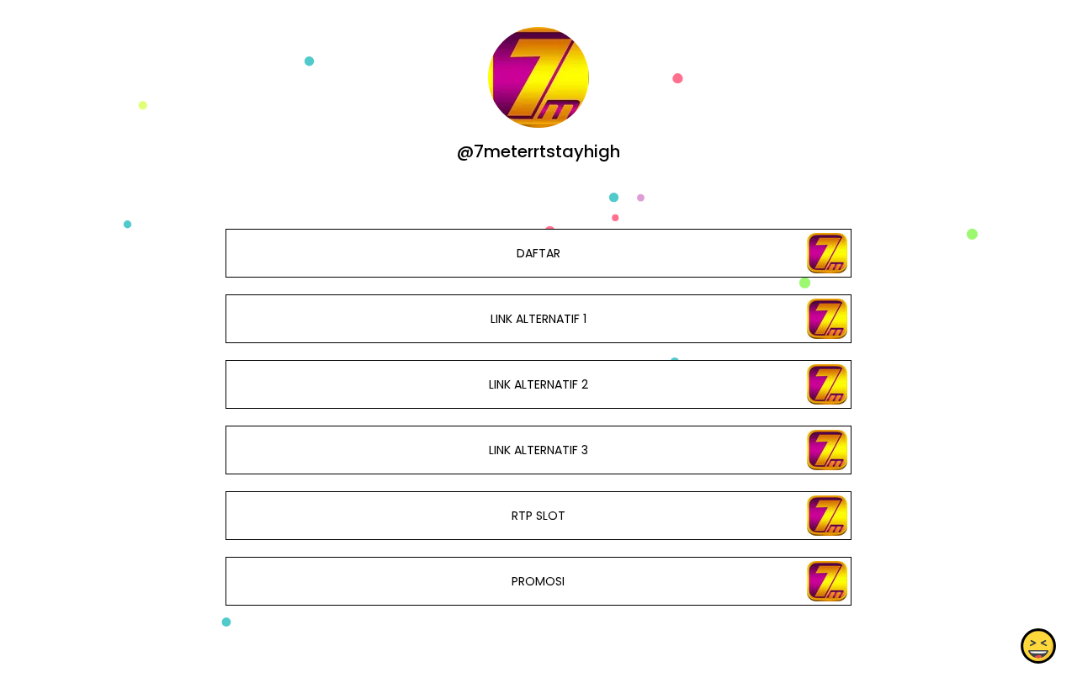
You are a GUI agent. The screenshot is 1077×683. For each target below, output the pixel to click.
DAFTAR (538, 253)
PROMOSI (538, 581)
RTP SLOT (538, 515)
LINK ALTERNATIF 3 (538, 450)
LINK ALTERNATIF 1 (538, 318)
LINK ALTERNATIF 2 (538, 384)
